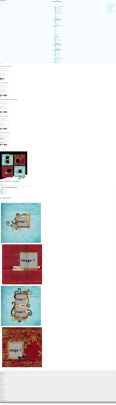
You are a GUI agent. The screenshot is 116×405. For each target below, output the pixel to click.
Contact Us (1, 399)
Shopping (3, 147)
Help (109, 3)
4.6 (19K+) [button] (55, 58)
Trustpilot (57, 61)
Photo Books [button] (56, 6)
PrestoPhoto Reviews (2, 388)
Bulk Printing (1, 381)
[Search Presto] (2, 5)
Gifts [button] (55, 50)
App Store (57, 62)
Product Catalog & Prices (112, 4)
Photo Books (58, 7)
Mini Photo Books (59, 14)
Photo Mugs (58, 52)
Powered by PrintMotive (3, 400)
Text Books (57, 16)
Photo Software (110, 6)
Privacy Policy (2, 393)
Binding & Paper (2, 375)
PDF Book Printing (59, 11)
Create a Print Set (57, 43)
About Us (109, 11)
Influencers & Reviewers (3, 398)
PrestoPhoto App (59, 12)
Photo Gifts (58, 51)
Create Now (3, 194)
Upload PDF (2, 76)
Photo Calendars (58, 45)
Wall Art (57, 26)
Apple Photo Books (59, 8)
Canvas (57, 33)
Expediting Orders (2, 382)
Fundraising (57, 47)
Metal (57, 31)
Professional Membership (112, 10)
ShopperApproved (59, 60)
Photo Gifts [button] (59, 50)
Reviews (57, 59)
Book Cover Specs (2, 376)
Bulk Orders (110, 9)
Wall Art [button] (55, 25)
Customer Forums (2, 397)
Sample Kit (1, 377)
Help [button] (3, 3)
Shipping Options (111, 5)
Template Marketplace (3, 385)
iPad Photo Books (59, 9)
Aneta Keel (3, 149)
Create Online (2, 71)
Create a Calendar (57, 49)
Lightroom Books (58, 10)
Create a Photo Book (58, 19)
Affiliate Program (2, 392)
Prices (56, 18)
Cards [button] (55, 20)
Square (3, 200)
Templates (57, 17)
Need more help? (111, 12)
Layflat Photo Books (59, 13)
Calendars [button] (56, 44)
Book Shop (1, 386)
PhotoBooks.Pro (4, 404)
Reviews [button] (60, 58)
